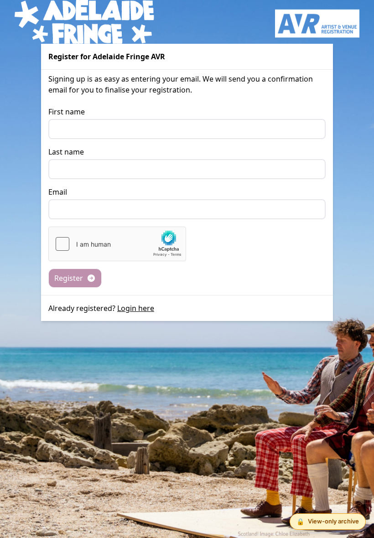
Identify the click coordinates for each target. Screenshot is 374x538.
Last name (66, 152)
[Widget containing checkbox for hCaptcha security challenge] (117, 244)
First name (66, 112)
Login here (135, 308)
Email (57, 192)
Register (68, 278)
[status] (328, 521)
